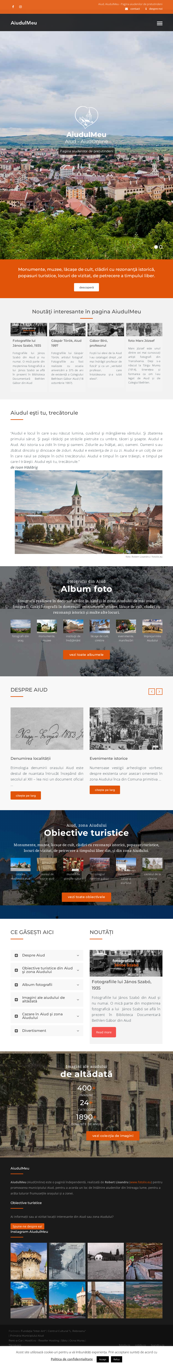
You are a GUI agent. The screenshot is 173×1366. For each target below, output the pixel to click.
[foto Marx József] (144, 329)
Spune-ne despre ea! (27, 1226)
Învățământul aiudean (111, 758)
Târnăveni (15, 1345)
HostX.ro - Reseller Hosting (42, 1340)
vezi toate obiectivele (86, 897)
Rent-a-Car (16, 1340)
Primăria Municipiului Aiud (27, 1335)
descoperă (86, 287)
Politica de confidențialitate (72, 1359)
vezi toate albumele (86, 655)
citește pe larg (26, 790)
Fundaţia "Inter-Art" (33, 1331)
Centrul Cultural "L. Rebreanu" (67, 1331)
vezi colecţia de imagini (112, 1136)
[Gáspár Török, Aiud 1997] (67, 329)
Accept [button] (102, 1359)
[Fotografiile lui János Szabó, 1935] (29, 329)
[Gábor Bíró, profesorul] (106, 329)
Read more (104, 1032)
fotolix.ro (124, 1345)
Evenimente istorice (30, 758)
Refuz (117, 1359)
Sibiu (64, 1340)
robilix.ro (140, 1345)
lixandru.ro (157, 1345)
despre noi (155, 9)
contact (135, 9)
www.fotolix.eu (140, 1182)
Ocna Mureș (77, 1340)
